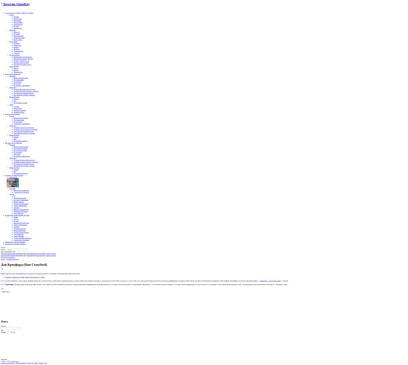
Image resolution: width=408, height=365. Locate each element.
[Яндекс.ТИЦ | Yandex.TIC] (37, 363)
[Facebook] (5, 254)
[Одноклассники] (49, 254)
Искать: (3, 326)
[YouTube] (29, 254)
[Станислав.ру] (15, 4)
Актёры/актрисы (13, 259)
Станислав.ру (15, 361)
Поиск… (4, 249)
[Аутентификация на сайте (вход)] (8, 257)
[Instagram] (13, 254)
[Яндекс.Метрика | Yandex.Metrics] (13, 363)
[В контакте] (38, 254)
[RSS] (19, 254)
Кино (3, 259)
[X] (23, 254)
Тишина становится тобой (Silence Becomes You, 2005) (25, 277)
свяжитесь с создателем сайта (270, 281)
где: (2, 330)
